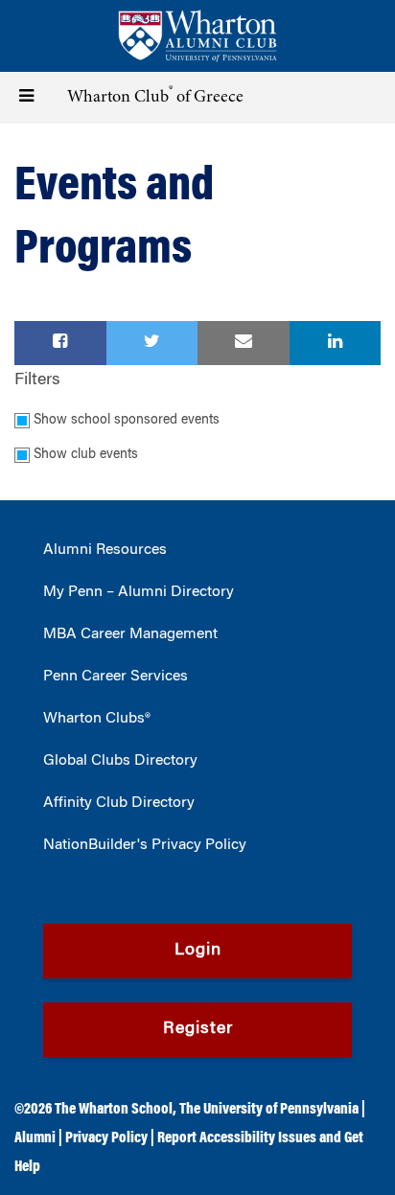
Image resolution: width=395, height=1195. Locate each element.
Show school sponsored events (127, 420)
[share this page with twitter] (152, 343)
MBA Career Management (130, 634)
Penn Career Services (115, 676)
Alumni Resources (105, 550)
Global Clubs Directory (120, 761)
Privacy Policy (106, 1138)
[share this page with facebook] (60, 343)
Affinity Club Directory (119, 803)
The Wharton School (114, 1109)
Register (198, 1029)
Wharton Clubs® (97, 718)
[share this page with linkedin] (336, 343)
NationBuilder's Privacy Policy (144, 845)
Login (197, 950)
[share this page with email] (244, 343)
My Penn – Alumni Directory (138, 592)
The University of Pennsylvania (269, 1109)
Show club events (86, 455)
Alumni (35, 1138)
